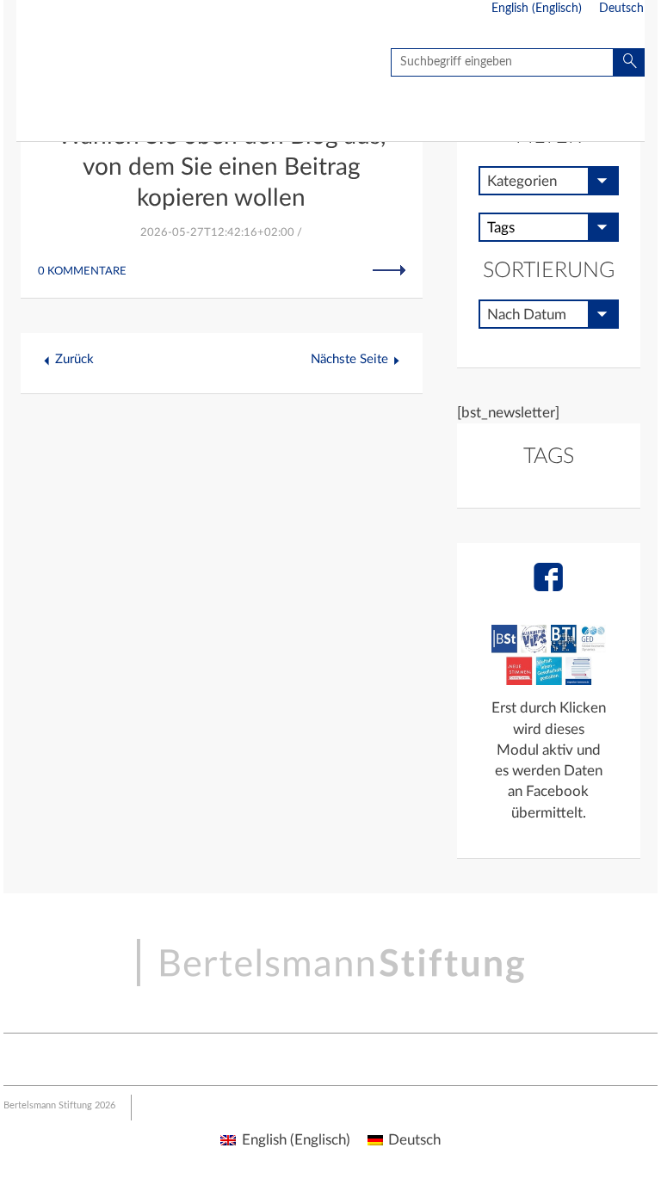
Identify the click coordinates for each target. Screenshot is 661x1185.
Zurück (74, 359)
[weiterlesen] (389, 269)
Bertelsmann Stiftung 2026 (59, 1105)
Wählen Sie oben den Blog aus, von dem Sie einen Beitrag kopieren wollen (222, 167)
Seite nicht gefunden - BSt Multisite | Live (117, 65)
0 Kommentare (82, 271)
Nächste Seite (349, 359)
